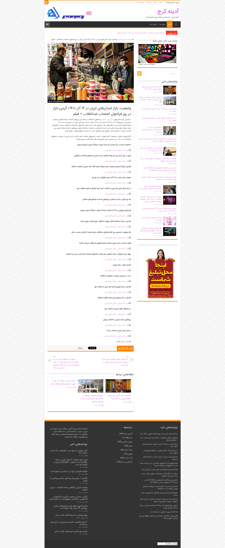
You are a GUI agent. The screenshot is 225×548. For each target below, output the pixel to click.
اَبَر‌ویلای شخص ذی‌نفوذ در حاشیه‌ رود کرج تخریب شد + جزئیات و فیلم (141, 33)
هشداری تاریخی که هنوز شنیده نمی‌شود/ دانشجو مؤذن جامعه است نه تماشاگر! (159, 178)
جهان (130, 445)
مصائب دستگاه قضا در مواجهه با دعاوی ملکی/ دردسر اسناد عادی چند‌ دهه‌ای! (158, 159)
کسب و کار (128, 458)
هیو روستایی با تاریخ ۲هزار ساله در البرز (71, 515)
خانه (160, 2)
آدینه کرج (168, 11)
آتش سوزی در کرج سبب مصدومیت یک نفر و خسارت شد (68, 451)
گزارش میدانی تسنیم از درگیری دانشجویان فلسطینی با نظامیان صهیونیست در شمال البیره (68, 498)
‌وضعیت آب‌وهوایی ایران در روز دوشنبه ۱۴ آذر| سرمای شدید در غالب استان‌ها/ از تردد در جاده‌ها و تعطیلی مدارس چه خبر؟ (66, 362)
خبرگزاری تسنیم (107, 119)
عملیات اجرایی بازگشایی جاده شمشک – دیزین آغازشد (68, 488)
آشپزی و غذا (128, 433)
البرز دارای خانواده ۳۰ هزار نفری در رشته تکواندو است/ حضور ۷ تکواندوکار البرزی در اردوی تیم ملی (70, 462)
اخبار (155, 2)
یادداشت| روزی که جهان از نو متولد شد (152, 218)
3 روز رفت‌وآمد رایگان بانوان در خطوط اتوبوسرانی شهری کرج (159, 119)
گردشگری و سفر (126, 462)
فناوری (130, 453)
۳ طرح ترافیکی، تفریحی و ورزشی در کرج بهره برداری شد (68, 523)
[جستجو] (46, 2)
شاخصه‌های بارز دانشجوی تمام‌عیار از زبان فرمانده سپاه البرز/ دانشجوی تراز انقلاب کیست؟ (157, 140)
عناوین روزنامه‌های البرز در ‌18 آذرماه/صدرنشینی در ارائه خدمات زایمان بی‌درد (159, 209)
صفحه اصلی (127, 39)
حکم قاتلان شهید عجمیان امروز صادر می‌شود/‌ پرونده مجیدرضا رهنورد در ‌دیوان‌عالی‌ (115, 360)
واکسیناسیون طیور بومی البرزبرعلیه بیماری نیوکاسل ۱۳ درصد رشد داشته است (70, 507)
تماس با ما (140, 2)
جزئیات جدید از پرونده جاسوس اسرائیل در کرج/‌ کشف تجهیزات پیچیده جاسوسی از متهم (151, 199)
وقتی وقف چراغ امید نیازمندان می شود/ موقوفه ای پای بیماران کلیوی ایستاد (151, 230)
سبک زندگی (128, 449)
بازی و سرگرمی (127, 441)
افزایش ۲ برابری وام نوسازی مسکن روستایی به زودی (68, 479)
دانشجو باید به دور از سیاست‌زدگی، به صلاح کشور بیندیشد (152, 129)
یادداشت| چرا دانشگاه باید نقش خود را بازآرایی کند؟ (151, 149)
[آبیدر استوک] (69, 12)
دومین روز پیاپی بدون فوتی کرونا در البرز (71, 531)
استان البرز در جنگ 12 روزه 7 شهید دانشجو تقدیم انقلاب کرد (63, 382)
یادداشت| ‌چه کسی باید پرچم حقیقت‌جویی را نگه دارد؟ (119, 397)
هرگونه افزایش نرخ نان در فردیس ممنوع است (68, 471)
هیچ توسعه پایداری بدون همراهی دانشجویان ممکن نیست (150, 187)
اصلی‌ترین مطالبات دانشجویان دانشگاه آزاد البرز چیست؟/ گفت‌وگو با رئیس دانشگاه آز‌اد (159, 169)
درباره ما (148, 2)
